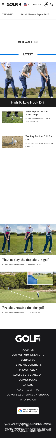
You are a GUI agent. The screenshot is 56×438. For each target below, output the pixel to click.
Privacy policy (28, 370)
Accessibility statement (28, 375)
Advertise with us (28, 389)
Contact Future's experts (28, 355)
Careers (28, 385)
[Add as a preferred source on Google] (28, 410)
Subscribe (36, 4)
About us (28, 350)
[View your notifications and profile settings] (20, 4)
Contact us (28, 360)
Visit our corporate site (38, 425)
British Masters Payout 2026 (35, 14)
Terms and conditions (28, 365)
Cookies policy (28, 380)
